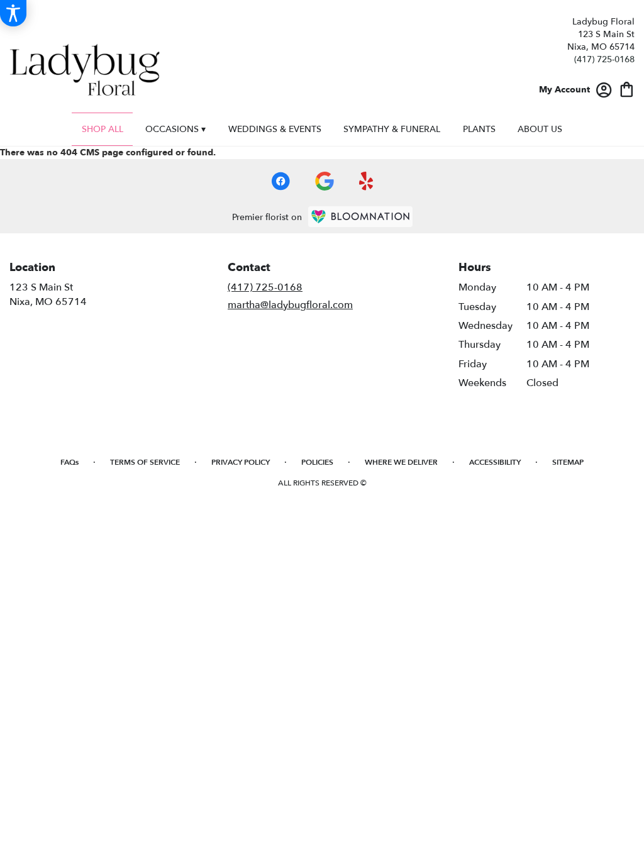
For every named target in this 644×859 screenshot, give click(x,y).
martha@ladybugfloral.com (290, 305)
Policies (317, 462)
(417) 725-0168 (604, 59)
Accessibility (495, 462)
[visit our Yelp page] (366, 181)
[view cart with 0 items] (627, 88)
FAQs (69, 462)
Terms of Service (145, 462)
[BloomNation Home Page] (360, 216)
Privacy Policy (240, 462)
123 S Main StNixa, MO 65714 (48, 294)
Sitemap (568, 462)
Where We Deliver (401, 462)
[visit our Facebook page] (280, 181)
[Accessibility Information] (13, 13)
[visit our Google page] (325, 181)
